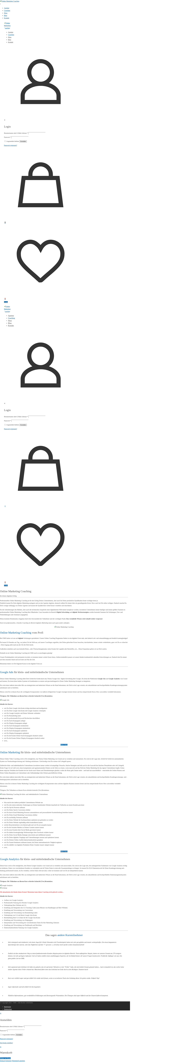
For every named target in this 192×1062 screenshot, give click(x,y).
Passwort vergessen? (10, 145)
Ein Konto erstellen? (6, 1043)
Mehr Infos (64, 745)
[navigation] (96, 1054)
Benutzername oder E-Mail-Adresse (16, 133)
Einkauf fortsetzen (6, 1061)
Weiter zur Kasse (5, 1058)
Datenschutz (8, 1009)
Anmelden (23, 141)
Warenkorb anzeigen (18, 1061)
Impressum (7, 1007)
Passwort (7, 137)
